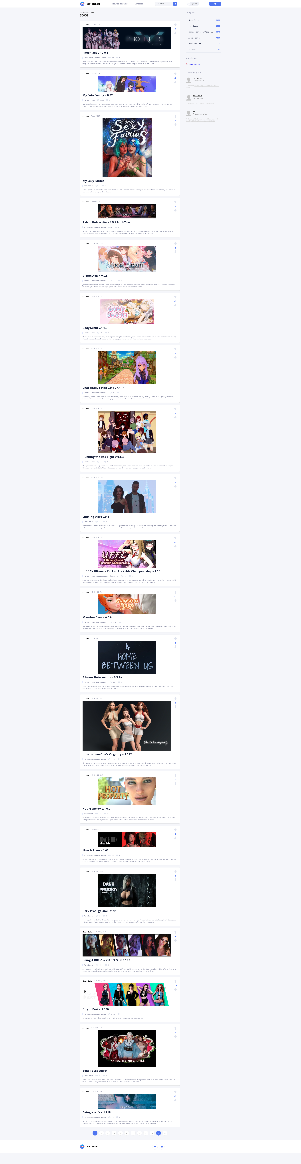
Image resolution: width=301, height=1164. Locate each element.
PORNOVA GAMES (193, 64)
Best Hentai (93, 3)
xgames (86, 24)
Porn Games (193, 26)
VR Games (192, 49)
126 (164, 1133)
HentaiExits (87, 932)
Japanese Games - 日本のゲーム (200, 32)
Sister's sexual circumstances (204, 103)
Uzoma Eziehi (198, 78)
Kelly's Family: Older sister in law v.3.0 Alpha (202, 87)
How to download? (120, 3)
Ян (194, 111)
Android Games (194, 38)
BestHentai (92, 1146)
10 (152, 1133)
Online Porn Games (195, 44)
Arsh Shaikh (197, 96)
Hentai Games (193, 20)
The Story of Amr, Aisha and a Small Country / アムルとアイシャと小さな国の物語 (202, 120)
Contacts (139, 3)
